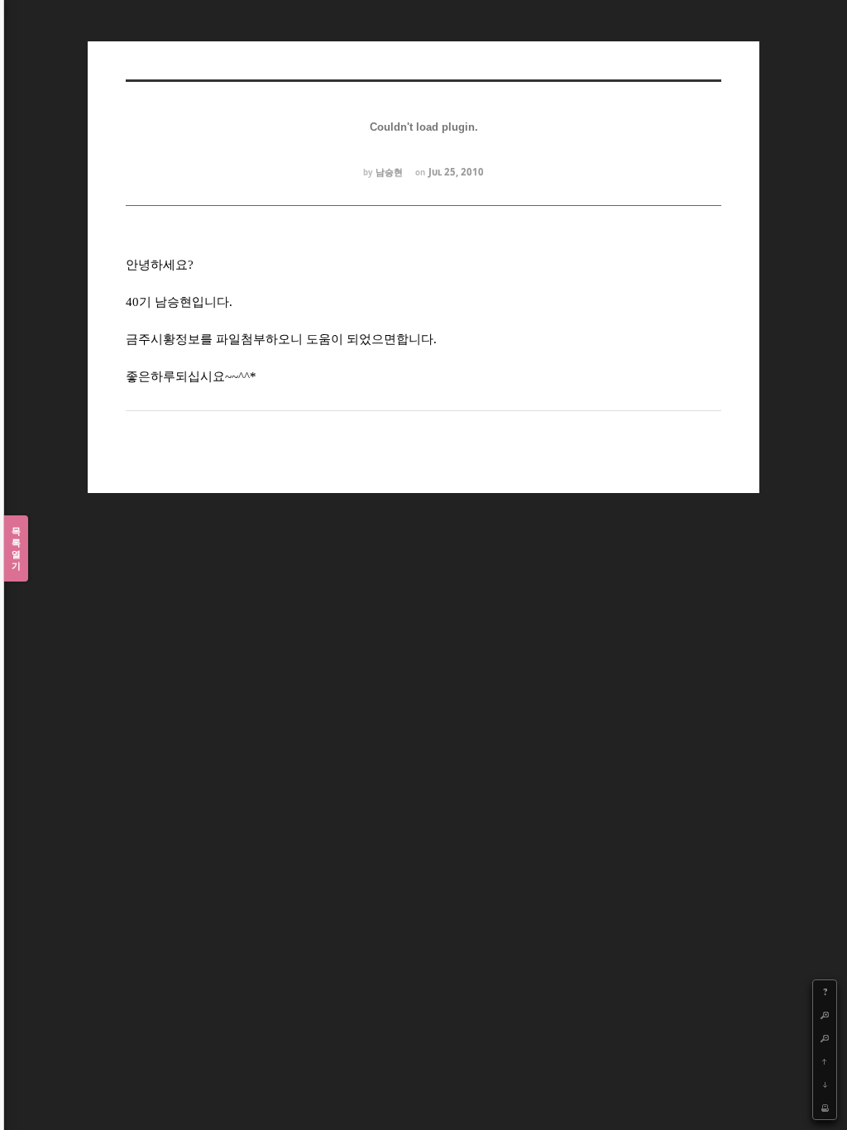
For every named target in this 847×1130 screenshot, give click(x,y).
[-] (824, 1038)
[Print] (824, 1107)
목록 (16, 548)
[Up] (824, 1061)
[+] (824, 1015)
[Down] (824, 1084)
